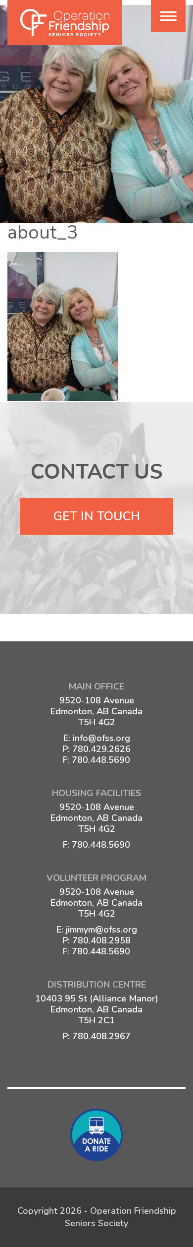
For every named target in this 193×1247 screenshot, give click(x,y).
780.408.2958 (101, 940)
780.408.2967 (101, 1036)
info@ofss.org (101, 738)
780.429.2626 (101, 749)
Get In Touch (96, 516)
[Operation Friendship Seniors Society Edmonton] (64, 22)
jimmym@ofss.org (101, 929)
